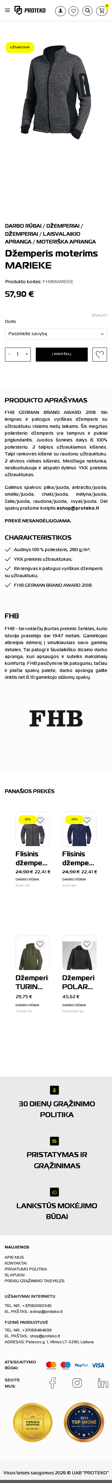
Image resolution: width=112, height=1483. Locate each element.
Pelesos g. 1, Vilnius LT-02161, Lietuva (60, 1342)
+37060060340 (37, 1306)
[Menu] (7, 10)
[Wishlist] (40, 821)
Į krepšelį (61, 354)
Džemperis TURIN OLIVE (32, 984)
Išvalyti (99, 315)
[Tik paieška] (87, 11)
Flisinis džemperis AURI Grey (32, 860)
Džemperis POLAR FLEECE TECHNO (78, 984)
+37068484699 (37, 1330)
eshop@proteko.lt (46, 1312)
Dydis (10, 321)
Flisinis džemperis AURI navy (78, 860)
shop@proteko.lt (45, 1336)
